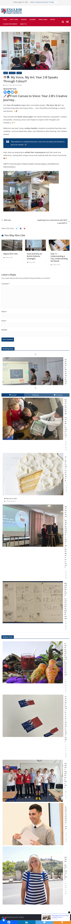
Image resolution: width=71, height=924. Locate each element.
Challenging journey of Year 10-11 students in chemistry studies (66, 719)
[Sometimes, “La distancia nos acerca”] (33, 824)
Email (3, 321)
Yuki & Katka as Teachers (42, 2)
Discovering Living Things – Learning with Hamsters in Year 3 (66, 418)
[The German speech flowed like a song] (33, 781)
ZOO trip (7, 220)
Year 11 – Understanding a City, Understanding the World (59, 257)
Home (5, 19)
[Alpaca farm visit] (11, 241)
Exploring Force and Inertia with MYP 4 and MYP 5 (52, 221)
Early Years (14, 19)
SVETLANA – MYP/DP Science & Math (65, 868)
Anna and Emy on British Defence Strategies (34, 256)
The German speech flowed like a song (65, 775)
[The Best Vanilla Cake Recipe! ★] (33, 474)
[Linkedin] (8, 92)
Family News (43, 19)
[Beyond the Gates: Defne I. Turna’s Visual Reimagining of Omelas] (33, 602)
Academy (33, 19)
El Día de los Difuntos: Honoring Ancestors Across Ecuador (65, 659)
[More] (16, 92)
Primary (24, 19)
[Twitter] (12, 92)
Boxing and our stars (10, 498)
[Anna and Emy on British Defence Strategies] (35, 241)
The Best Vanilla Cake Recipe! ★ (66, 468)
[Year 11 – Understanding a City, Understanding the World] (59, 241)
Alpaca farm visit (10, 253)
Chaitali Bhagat (18, 85)
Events (52, 19)
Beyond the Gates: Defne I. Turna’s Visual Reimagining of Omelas (65, 600)
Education (12, 73)
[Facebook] (5, 92)
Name (4, 312)
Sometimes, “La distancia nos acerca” (66, 818)
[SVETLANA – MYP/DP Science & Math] (33, 875)
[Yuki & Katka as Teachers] (33, 378)
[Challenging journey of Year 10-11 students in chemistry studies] (33, 727)
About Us (23, 24)
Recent (36, 395)
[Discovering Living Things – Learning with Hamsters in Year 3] (33, 419)
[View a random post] (67, 22)
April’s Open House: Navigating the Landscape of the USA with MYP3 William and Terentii (66, 537)
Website (4, 330)
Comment (5, 284)
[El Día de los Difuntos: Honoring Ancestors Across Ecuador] (33, 667)
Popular (14, 395)
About (5, 73)
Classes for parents (10, 24)
